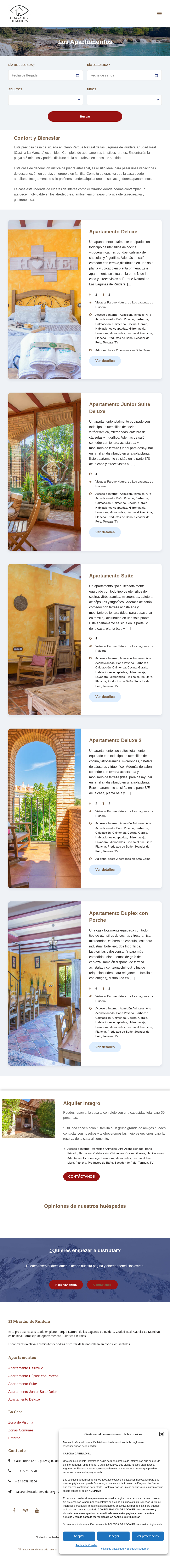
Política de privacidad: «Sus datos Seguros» (124, 1548)
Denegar (113, 1536)
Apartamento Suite (111, 575)
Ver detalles (105, 361)
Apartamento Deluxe (113, 231)
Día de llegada (21, 65)
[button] (162, 1434)
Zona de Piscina (20, 1422)
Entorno (14, 1438)
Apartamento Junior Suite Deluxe (33, 1392)
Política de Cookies (86, 1545)
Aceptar (79, 1536)
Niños (91, 89)
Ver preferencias (148, 1536)
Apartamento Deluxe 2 (115, 740)
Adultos (15, 89)
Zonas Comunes (21, 1430)
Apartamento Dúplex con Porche (33, 1376)
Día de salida (98, 65)
